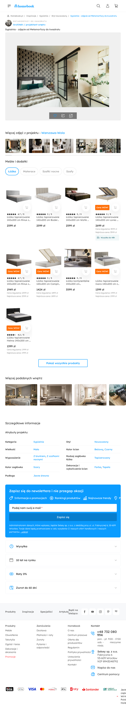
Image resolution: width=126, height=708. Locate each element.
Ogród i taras (12, 644)
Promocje (10, 656)
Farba (97, 467)
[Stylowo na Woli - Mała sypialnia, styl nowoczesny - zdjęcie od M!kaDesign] (90, 395)
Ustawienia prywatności (74, 658)
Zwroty (40, 639)
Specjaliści (46, 611)
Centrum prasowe (77, 635)
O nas (71, 630)
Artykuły (64, 611)
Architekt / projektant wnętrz (29, 24)
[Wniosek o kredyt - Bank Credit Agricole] (110, 689)
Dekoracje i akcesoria (11, 650)
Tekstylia (10, 639)
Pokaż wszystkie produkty (63, 363)
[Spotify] (116, 611)
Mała (36, 449)
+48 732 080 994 (107, 633)
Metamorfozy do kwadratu (30, 21)
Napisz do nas (106, 667)
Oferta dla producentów (75, 641)
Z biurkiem (39, 456)
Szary (36, 467)
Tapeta (106, 467)
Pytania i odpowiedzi (43, 646)
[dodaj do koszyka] (27, 207)
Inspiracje (28, 611)
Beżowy (98, 449)
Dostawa (41, 630)
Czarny (108, 449)
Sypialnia (38, 441)
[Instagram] (100, 611)
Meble (8, 630)
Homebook (74, 625)
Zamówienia (43, 625)
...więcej (24, 532)
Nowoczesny (101, 441)
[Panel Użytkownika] (108, 6)
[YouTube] (92, 611)
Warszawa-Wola (53, 133)
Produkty (10, 611)
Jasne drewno (41, 475)
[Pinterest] (108, 611)
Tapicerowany (102, 457)
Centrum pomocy (108, 674)
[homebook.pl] (24, 6)
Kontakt (72, 664)
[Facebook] (84, 611)
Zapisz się (63, 517)
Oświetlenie (11, 635)
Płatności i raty (45, 635)
